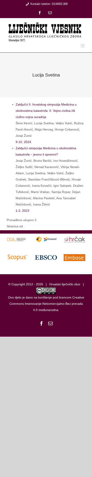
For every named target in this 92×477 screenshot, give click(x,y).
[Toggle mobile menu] (83, 45)
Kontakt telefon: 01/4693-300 (49, 4)
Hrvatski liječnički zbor (64, 284)
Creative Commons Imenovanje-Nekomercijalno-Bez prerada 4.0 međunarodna (46, 304)
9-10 (19, 142)
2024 (27, 142)
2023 (25, 210)
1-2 (18, 210)
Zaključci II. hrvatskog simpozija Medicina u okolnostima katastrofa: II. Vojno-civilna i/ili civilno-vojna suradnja (46, 111)
